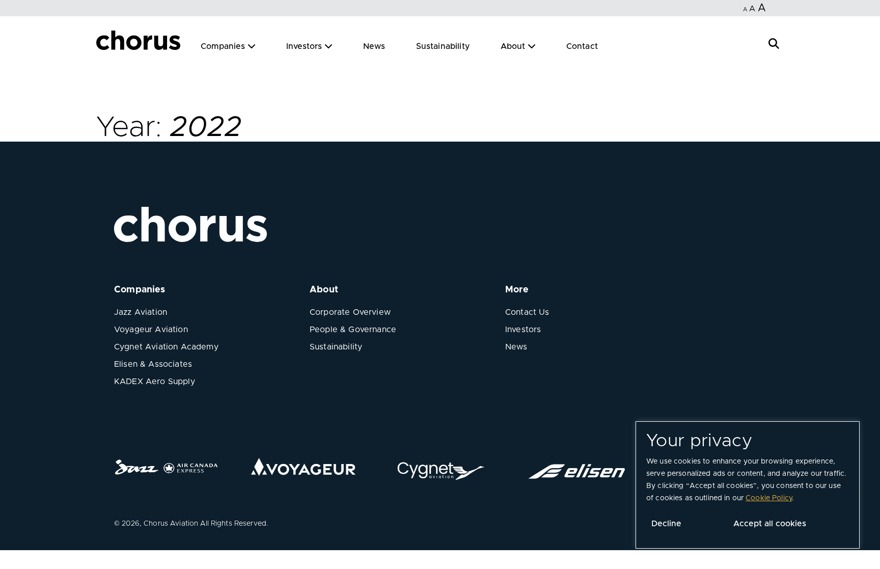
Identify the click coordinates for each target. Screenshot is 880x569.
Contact (582, 46)
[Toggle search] (773, 42)
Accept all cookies (769, 524)
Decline (666, 524)
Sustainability (443, 46)
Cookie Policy (769, 498)
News (374, 46)
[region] (748, 485)
